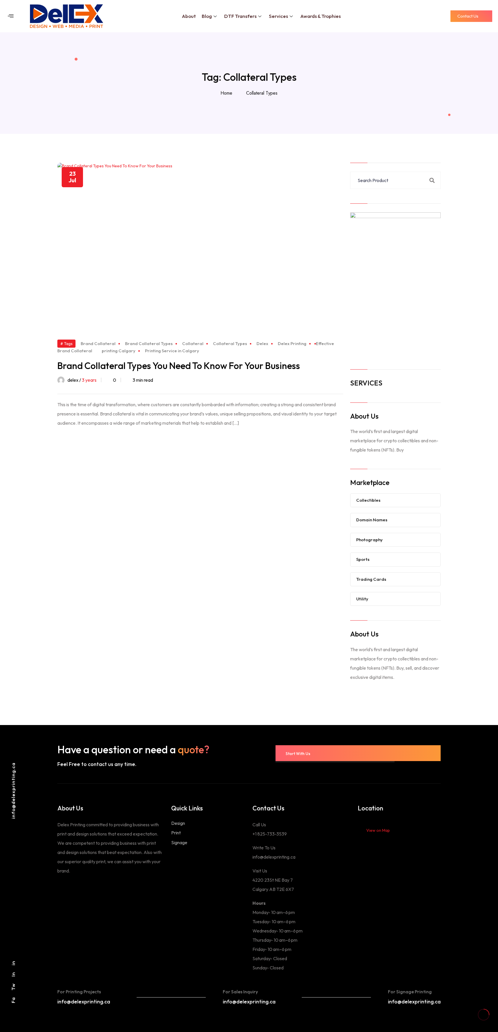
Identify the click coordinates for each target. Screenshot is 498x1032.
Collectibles (368, 500)
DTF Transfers (240, 16)
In (13, 974)
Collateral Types (262, 93)
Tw (13, 986)
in (13, 963)
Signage (179, 842)
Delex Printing (292, 343)
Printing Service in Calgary (172, 350)
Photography (369, 539)
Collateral (192, 343)
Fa (13, 1000)
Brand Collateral (98, 343)
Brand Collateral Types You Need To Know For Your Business (178, 365)
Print (176, 833)
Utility (362, 599)
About (189, 16)
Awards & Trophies (320, 16)
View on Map (378, 830)
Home (227, 93)
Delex (262, 343)
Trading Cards (371, 579)
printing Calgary (118, 350)
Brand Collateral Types (149, 343)
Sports (362, 559)
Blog (207, 16)
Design (178, 823)
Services (278, 16)
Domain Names (371, 519)
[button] (11, 16)
